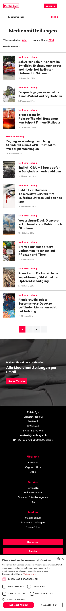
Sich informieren (33, 492)
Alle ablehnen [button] (49, 605)
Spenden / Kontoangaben (33, 497)
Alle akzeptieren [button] (18, 605)
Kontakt (33, 462)
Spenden (50, 6)
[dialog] (33, 583)
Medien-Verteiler (16, 381)
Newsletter (33, 487)
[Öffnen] (62, 17)
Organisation (33, 467)
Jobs (33, 471)
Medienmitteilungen (33, 522)
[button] (33, 599)
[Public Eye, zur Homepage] (11, 6)
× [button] (62, 559)
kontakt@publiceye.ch (33, 435)
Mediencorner (11, 46)
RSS (33, 501)
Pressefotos (33, 527)
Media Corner (16, 16)
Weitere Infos (29, 574)
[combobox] (58, 558)
